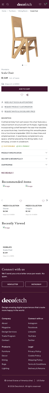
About (4, 323)
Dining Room (23, 11)
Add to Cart (24, 89)
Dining (5, 360)
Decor (5, 355)
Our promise (6, 165)
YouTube (32, 336)
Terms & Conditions (37, 364)
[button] (45, 4)
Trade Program (8, 336)
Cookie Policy (34, 355)
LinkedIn (32, 331)
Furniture (12, 11)
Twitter (31, 340)
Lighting (5, 368)
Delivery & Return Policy (12, 159)
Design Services (9, 331)
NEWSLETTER (12, 284)
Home (4, 11)
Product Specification (11, 153)
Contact (5, 340)
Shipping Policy (35, 360)
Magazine (6, 327)
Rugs (4, 364)
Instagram (32, 323)
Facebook (32, 327)
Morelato (5, 69)
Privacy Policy (34, 351)
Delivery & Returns (36, 368)
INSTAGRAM (36, 284)
